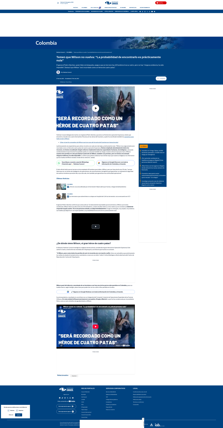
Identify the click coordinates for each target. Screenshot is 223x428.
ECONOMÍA (123, 7)
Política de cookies (137, 399)
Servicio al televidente (111, 391)
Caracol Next (84, 417)
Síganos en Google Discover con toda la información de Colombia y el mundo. (115, 163)
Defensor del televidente (111, 394)
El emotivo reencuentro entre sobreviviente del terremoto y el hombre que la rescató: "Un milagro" (154, 175)
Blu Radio (83, 394)
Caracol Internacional (86, 412)
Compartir (161, 79)
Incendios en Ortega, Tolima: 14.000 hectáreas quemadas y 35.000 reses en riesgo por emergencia (153, 152)
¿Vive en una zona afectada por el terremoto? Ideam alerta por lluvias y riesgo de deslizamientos (97, 186)
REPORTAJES (132, 7)
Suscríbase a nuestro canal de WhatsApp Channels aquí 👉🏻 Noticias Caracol (75, 163)
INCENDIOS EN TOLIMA (97, 11)
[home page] (111, 3)
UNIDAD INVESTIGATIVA (111, 7)
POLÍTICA (75, 7)
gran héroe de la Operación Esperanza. (116, 247)
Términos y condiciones (138, 402)
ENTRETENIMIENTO (145, 7)
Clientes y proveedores (111, 404)
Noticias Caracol (60, 52)
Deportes (21, 410)
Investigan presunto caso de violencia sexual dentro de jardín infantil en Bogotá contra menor (153, 183)
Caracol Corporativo (86, 414)
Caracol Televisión (85, 391)
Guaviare (74, 376)
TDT (107, 397)
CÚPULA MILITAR (109, 11)
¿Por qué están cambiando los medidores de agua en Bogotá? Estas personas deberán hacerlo (152, 160)
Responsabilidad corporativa (139, 394)
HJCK (82, 402)
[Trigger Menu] (57, 2)
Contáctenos (109, 402)
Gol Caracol (84, 397)
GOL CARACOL (94, 7)
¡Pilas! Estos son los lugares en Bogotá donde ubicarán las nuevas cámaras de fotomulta (153, 168)
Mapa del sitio (109, 407)
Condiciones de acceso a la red (140, 391)
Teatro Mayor (84, 409)
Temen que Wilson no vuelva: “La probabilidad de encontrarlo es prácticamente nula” (93, 52)
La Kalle (83, 399)
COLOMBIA (84, 7)
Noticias (12, 410)
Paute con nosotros (110, 409)
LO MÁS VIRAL (134, 11)
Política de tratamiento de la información (142, 397)
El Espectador (84, 407)
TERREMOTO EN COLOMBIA (82, 11)
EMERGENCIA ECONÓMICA (122, 11)
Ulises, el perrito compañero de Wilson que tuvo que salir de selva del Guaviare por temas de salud (89, 142)
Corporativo (136, 404)
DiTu (82, 404)
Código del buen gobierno (112, 399)
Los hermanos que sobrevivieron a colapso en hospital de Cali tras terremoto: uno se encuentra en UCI (99, 196)
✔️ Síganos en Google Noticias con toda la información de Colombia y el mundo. (97, 292)
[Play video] (95, 108)
